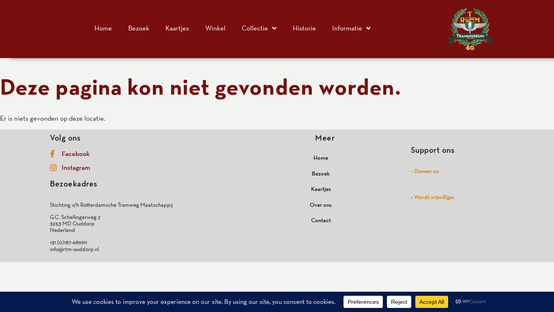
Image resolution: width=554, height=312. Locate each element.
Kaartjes (177, 28)
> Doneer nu (425, 171)
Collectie (255, 28)
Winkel (215, 28)
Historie (304, 28)
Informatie (347, 28)
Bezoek (138, 28)
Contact (321, 220)
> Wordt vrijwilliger (433, 197)
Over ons (321, 204)
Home (103, 28)
